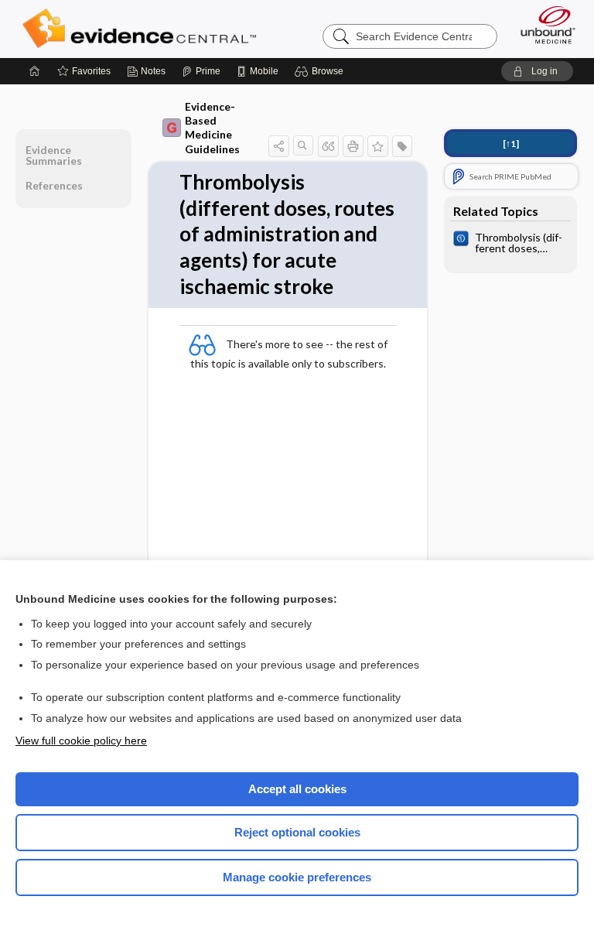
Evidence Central (143, 29)
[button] (321, 71)
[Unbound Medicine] (543, 25)
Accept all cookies (297, 788)
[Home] (34, 71)
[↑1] (511, 143)
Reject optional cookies (297, 832)
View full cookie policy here (81, 740)
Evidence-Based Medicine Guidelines (212, 128)
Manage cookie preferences (297, 877)
